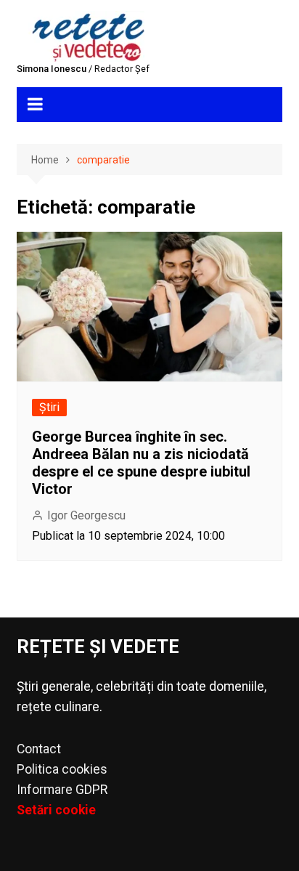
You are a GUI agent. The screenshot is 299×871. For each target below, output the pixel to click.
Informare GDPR (62, 789)
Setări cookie (56, 810)
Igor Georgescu (86, 515)
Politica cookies (62, 769)
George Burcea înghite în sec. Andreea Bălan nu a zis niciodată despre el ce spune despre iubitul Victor (141, 463)
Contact (39, 749)
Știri (49, 407)
